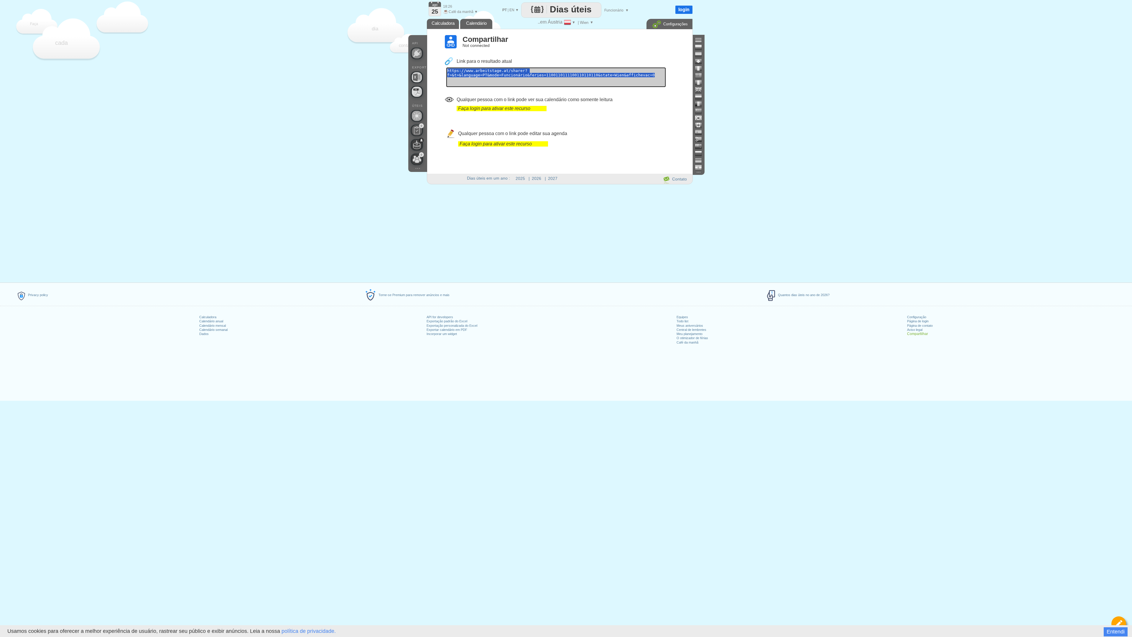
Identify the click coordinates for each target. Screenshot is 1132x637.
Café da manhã (687, 342)
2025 (520, 178)
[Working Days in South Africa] (701, 139)
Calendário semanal (213, 329)
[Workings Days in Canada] (701, 125)
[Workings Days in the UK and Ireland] (701, 89)
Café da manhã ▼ (460, 12)
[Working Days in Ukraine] (701, 160)
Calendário (476, 23)
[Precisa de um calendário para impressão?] (416, 92)
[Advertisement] (559, 232)
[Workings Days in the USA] (701, 75)
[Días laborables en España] (701, 132)
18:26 (447, 6)
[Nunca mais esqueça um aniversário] (416, 145)
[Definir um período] (1118, 623)
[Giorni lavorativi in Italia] (701, 68)
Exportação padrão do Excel (447, 321)
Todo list (682, 321)
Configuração (916, 317)
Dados (204, 334)
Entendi (1116, 632)
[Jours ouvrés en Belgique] (701, 103)
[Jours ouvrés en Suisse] (701, 61)
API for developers (440, 317)
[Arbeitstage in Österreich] (701, 54)
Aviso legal (914, 329)
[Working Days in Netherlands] (701, 96)
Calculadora (207, 317)
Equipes (682, 317)
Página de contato (920, 325)
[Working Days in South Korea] (701, 118)
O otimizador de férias (692, 338)
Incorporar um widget (442, 334)
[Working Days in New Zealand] (701, 146)
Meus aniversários (690, 325)
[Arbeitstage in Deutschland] (701, 40)
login (684, 9)
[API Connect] (416, 53)
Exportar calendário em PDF (447, 329)
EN (511, 10)
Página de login (918, 321)
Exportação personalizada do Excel (452, 325)
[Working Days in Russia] (701, 153)
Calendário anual (211, 321)
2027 (552, 178)
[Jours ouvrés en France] (701, 82)
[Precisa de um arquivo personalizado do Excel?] (416, 77)
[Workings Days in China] (701, 110)
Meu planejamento (689, 334)
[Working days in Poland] (701, 47)
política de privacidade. (309, 631)
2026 (536, 178)
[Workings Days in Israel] (701, 167)
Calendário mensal (212, 325)
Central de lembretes (691, 329)
